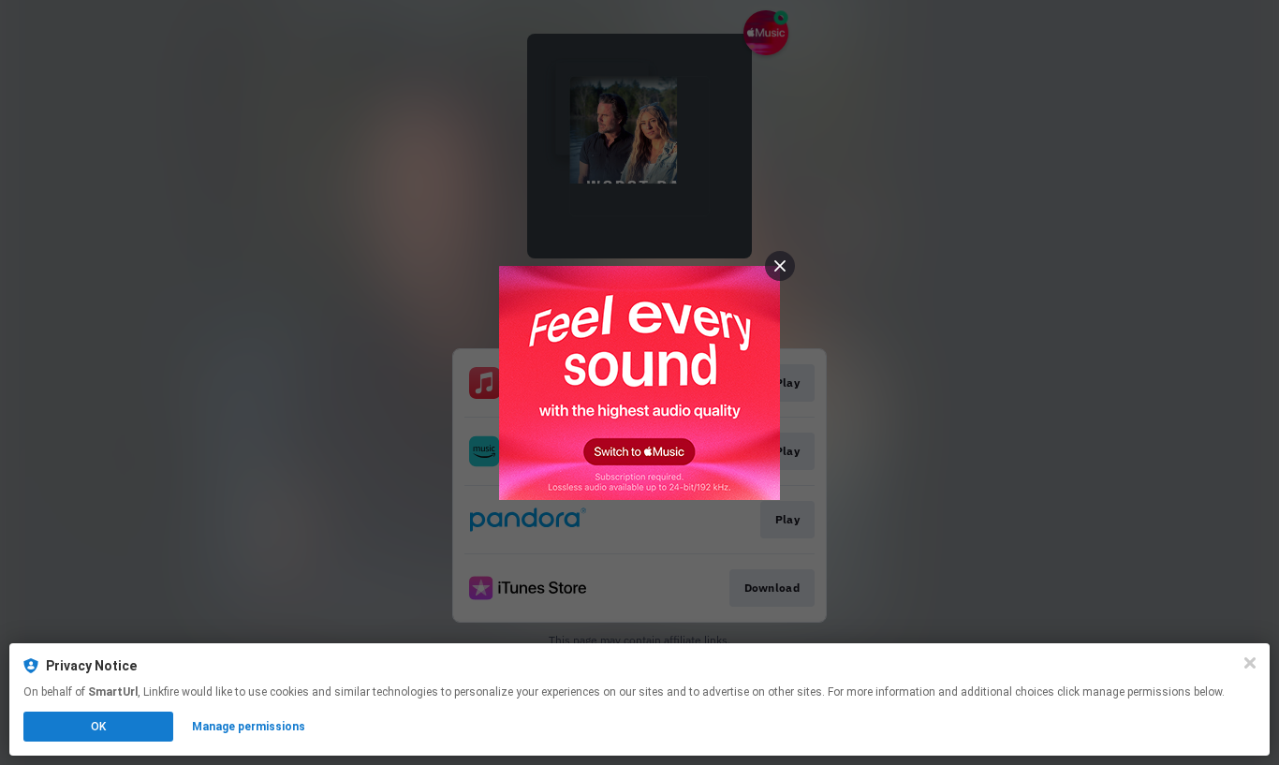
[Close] (1250, 663)
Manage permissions (248, 726)
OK (98, 726)
